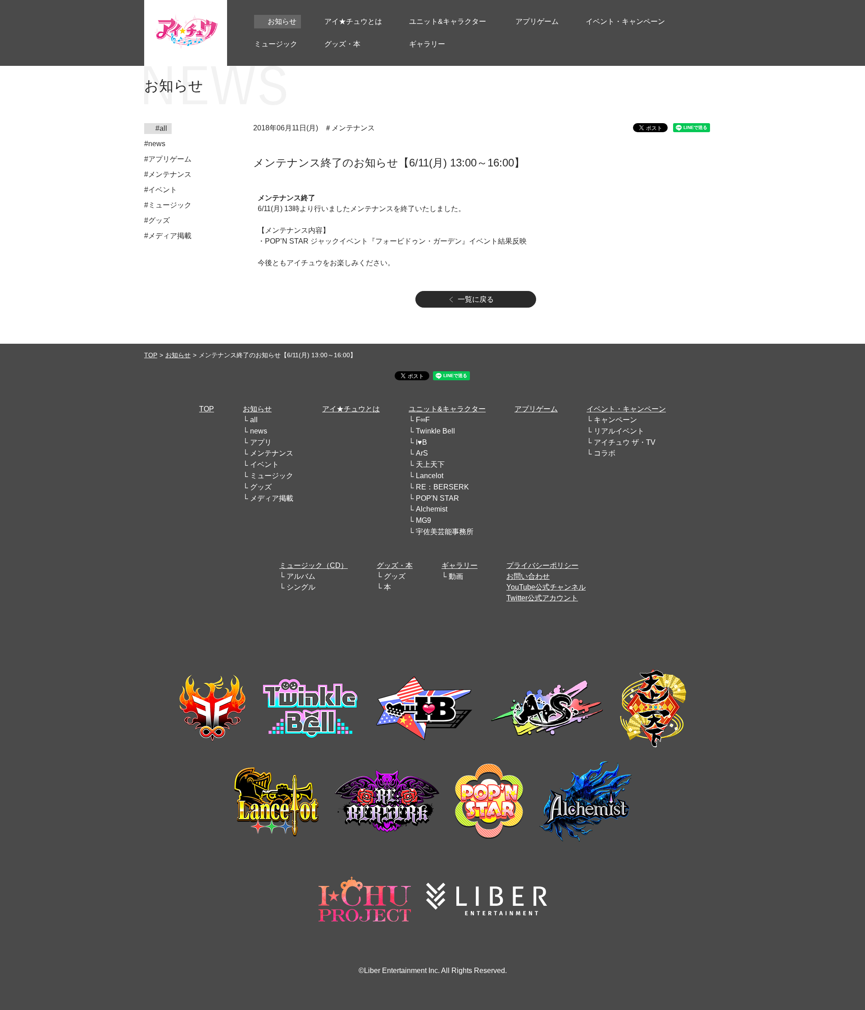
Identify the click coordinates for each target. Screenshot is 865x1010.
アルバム (301, 576)
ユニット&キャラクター (447, 409)
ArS (422, 453)
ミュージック (271, 476)
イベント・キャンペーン (626, 409)
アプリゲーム (536, 409)
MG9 (423, 520)
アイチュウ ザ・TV (625, 442)
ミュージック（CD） (313, 565)
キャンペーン (615, 420)
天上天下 (430, 464)
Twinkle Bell (435, 431)
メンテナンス (271, 453)
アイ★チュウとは (351, 409)
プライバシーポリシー (542, 565)
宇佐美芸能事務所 (444, 531)
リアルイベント (619, 431)
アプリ (261, 442)
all (254, 420)
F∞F (423, 420)
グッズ (261, 487)
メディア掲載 (271, 498)
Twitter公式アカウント (542, 598)
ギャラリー (460, 565)
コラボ (604, 453)
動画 (456, 576)
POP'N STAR (437, 498)
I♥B (421, 442)
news (258, 431)
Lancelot (429, 476)
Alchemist (431, 509)
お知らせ (178, 355)
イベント (264, 464)
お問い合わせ (528, 576)
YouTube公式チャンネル (546, 587)
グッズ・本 (395, 565)
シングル (301, 587)
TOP (150, 355)
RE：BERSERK (442, 487)
